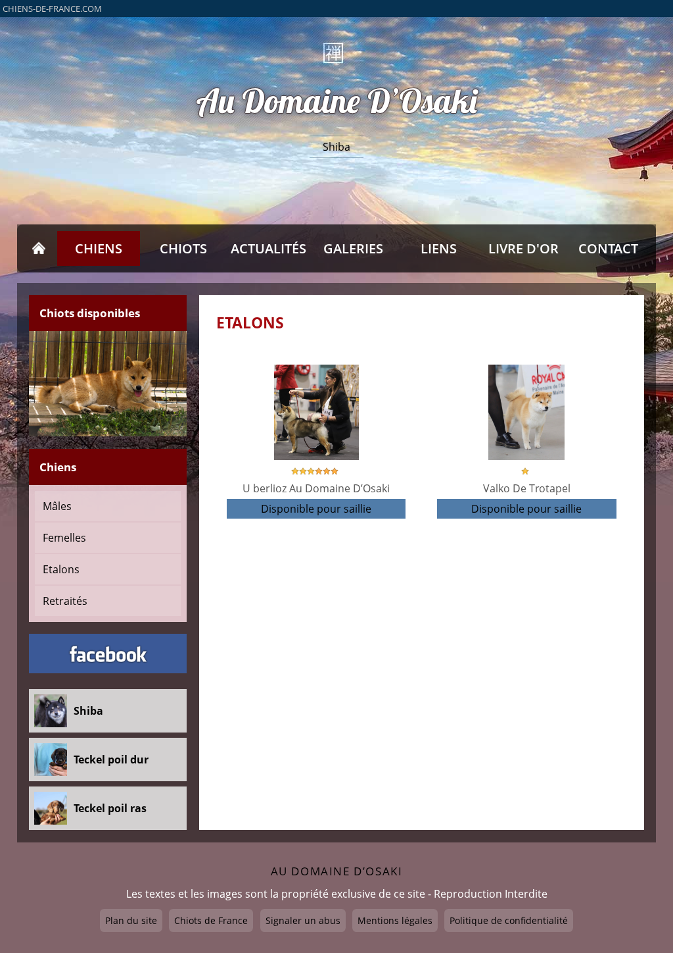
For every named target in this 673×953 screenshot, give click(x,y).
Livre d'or (523, 248)
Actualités (268, 248)
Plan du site (131, 920)
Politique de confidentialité (509, 920)
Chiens (98, 248)
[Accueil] (39, 248)
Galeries (353, 248)
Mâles (57, 506)
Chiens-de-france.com (52, 8)
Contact (608, 248)
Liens (439, 248)
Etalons (61, 569)
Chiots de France (211, 920)
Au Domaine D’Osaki (336, 101)
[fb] (108, 653)
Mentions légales (395, 920)
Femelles (64, 537)
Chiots (183, 248)
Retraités (65, 601)
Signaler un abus (303, 920)
